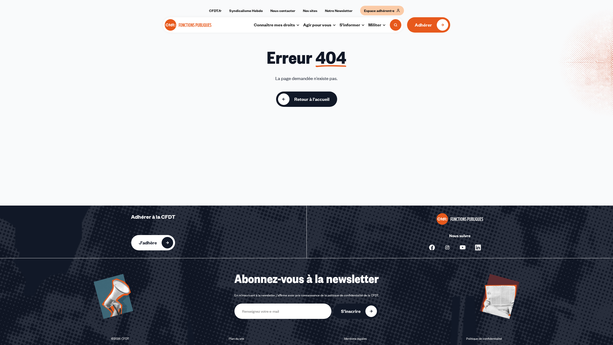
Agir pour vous (317, 25)
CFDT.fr (215, 10)
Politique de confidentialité (484, 338)
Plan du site (236, 338)
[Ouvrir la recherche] (395, 25)
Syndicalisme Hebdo (246, 10)
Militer (374, 25)
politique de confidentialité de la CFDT (353, 295)
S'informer (350, 25)
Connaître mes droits (274, 25)
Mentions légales (355, 338)
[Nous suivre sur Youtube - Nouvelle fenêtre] (462, 247)
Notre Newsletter (338, 10)
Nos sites (310, 10)
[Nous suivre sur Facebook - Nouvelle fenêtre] (432, 247)
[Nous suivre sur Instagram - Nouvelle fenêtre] (447, 247)
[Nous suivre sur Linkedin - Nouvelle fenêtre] (478, 247)
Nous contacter (282, 10)
